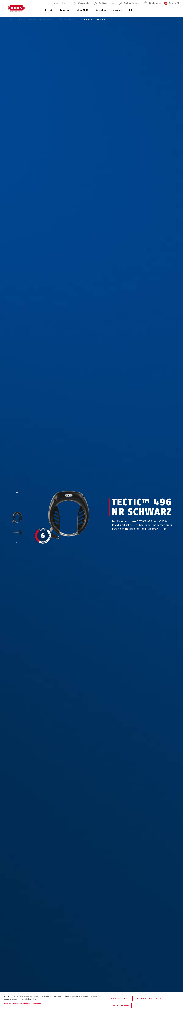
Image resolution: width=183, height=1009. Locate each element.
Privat (48, 10)
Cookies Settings (118, 998)
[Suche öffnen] (131, 11)
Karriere (55, 3)
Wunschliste (83, 3)
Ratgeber (101, 10)
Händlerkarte (155, 3)
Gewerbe (65, 10)
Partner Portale (131, 3)
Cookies (7, 1003)
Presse (65, 3)
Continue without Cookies (149, 998)
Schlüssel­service (106, 3)
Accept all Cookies (119, 1005)
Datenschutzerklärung (21, 1003)
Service (117, 10)
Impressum (36, 1003)
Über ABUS (82, 10)
